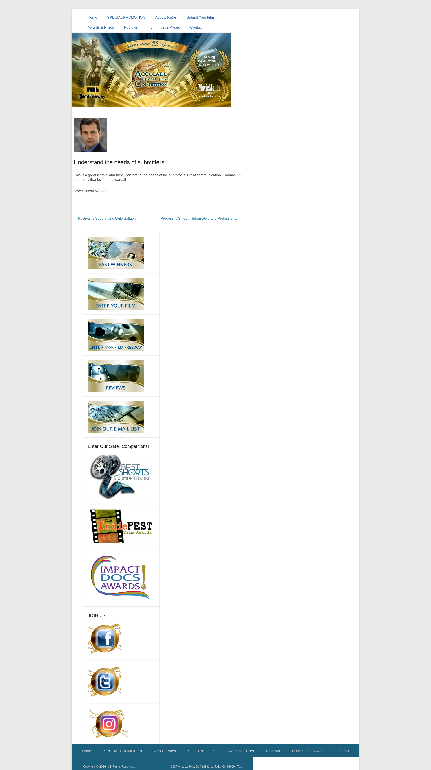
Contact (196, 27)
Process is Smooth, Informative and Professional (201, 218)
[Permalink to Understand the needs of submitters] (158, 135)
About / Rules (166, 17)
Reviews (131, 27)
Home (92, 17)
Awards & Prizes (101, 27)
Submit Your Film (200, 17)
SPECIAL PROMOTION (126, 17)
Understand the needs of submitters (119, 162)
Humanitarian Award (164, 27)
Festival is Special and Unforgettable (105, 218)
